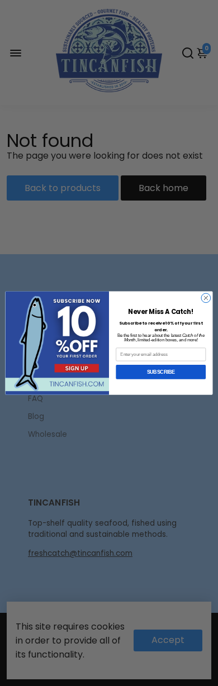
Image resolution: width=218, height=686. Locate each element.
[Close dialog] (206, 298)
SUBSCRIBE (161, 372)
